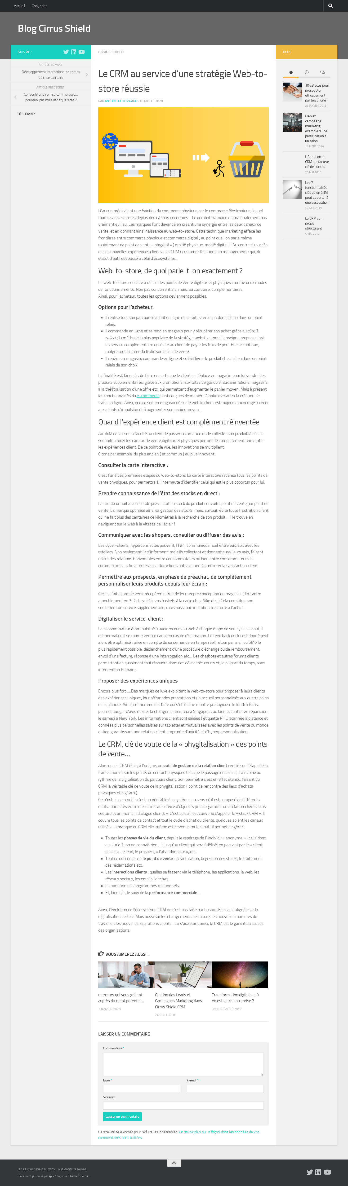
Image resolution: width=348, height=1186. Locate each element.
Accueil (19, 6)
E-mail (192, 1080)
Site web (109, 1097)
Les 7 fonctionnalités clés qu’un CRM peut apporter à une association (317, 193)
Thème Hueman (78, 1176)
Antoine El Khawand (121, 101)
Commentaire (113, 1048)
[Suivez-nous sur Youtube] (81, 52)
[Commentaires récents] (322, 73)
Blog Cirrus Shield (54, 28)
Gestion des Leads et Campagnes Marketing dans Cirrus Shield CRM (178, 1000)
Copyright (39, 6)
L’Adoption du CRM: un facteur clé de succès (317, 162)
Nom (107, 1080)
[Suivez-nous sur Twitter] (66, 52)
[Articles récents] (307, 73)
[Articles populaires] (291, 73)
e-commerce (148, 395)
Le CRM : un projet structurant (313, 223)
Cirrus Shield (111, 52)
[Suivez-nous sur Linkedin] (73, 52)
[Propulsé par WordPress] (50, 1176)
